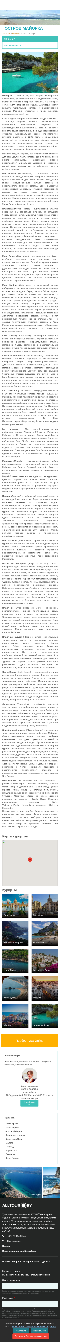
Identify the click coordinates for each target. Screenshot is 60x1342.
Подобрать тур (29, 1103)
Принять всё (39, 1330)
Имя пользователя (11, 1280)
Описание (9, 39)
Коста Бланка (12, 1158)
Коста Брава (12, 1123)
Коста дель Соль (14, 1139)
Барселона (11, 1150)
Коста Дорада (12, 1127)
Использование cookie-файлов (19, 1251)
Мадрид (10, 1146)
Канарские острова (15, 1135)
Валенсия (10, 1154)
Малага (9, 1143)
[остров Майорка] (21, 1182)
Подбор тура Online (29, 1040)
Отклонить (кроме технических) (31, 1336)
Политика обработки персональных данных (34, 1326)
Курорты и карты (12, 45)
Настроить (21, 1330)
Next (53, 1183)
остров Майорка (14, 1131)
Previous (7, 1183)
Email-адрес (8, 1298)
